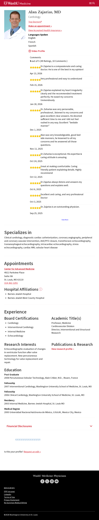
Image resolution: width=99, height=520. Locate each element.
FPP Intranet (9, 491)
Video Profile (38, 51)
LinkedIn (7, 494)
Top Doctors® (35, 21)
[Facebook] (42, 481)
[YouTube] (56, 481)
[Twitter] (47, 481)
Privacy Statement (11, 500)
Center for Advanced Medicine (19, 268)
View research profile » (62, 348)
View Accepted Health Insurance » (45, 30)
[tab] (49, 426)
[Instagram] (52, 481)
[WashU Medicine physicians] (21, 3)
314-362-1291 (11, 283)
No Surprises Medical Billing (15, 502)
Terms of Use (9, 497)
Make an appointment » (40, 26)
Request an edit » (32, 451)
